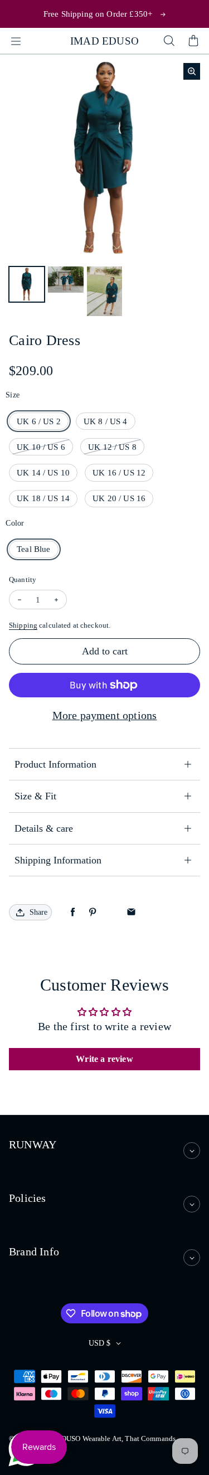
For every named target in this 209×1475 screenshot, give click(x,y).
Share (38, 912)
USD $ (99, 1343)
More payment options (104, 715)
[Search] (169, 41)
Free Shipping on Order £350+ (97, 13)
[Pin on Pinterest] (92, 912)
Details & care (43, 828)
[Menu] (15, 41)
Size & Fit (35, 796)
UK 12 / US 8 (112, 447)
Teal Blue (33, 549)
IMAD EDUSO (104, 41)
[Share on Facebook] (73, 912)
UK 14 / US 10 (43, 472)
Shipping (23, 625)
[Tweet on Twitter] (112, 912)
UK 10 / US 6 (41, 447)
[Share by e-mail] (131, 912)
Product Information (55, 764)
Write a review (104, 1059)
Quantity (22, 579)
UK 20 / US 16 (119, 498)
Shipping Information (57, 860)
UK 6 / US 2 (39, 421)
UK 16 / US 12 (119, 472)
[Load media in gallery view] (27, 284)
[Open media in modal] (191, 71)
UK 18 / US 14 (43, 498)
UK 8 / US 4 (106, 421)
